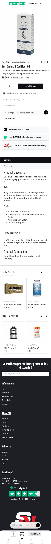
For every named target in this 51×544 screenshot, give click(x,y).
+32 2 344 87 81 (11, 481)
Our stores (5, 426)
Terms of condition (8, 429)
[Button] (38, 525)
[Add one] (14, 86)
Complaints (5, 404)
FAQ (3, 388)
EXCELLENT (17, 137)
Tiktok (4, 455)
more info (41, 145)
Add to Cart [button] (31, 86)
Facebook (5, 459)
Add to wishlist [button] (10, 118)
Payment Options (7, 396)
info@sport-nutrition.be (13, 484)
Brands (4, 422)
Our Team (5, 433)
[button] (41, 273)
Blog (3, 463)
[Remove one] (4, 86)
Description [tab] (8, 159)
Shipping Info (6, 392)
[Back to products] (44, 62)
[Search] (31, 540)
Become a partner (7, 437)
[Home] (8, 540)
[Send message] (46, 112)
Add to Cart (36, 533)
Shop (8, 62)
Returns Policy (6, 400)
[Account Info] (42, 540)
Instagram (5, 452)
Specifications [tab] (8, 166)
